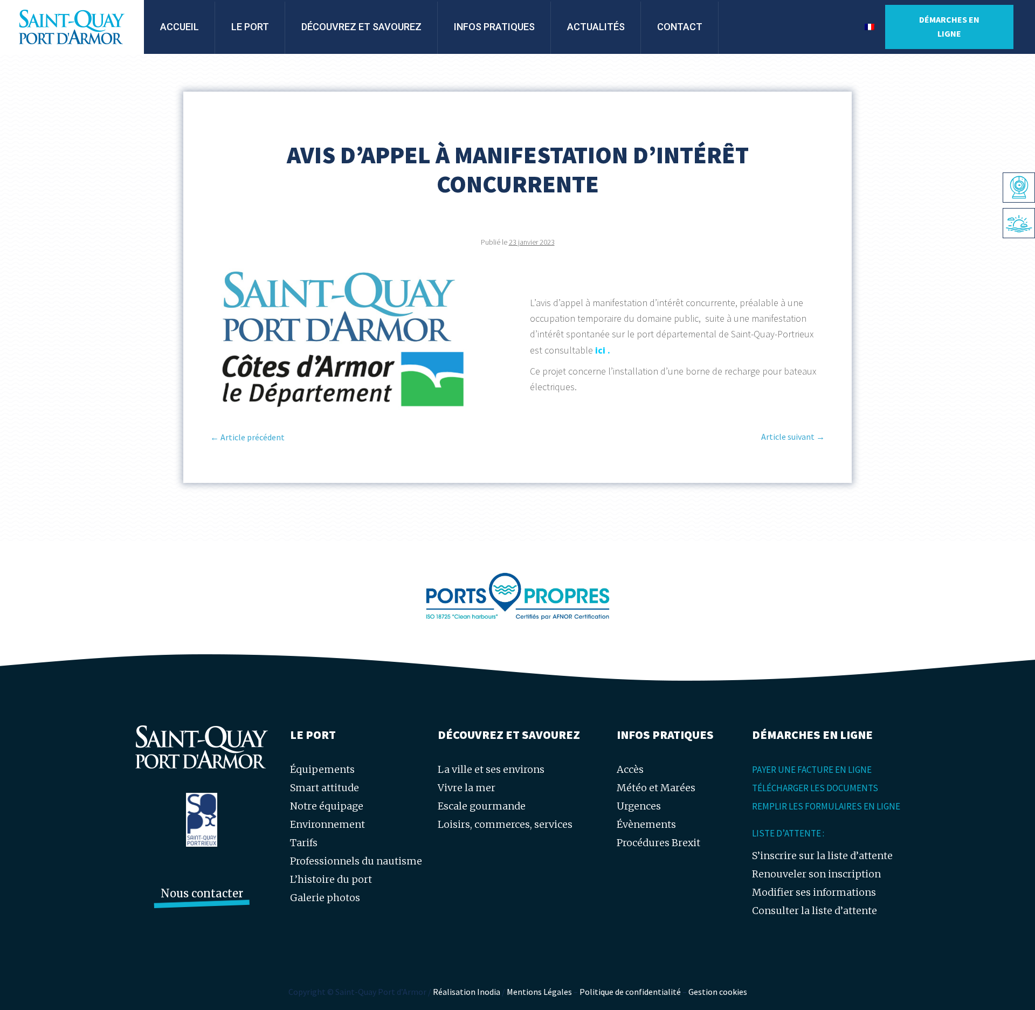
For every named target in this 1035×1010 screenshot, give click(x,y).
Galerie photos (325, 897)
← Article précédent (247, 437)
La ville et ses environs (491, 769)
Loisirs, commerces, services (505, 824)
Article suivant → (793, 436)
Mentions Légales (539, 991)
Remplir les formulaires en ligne (826, 806)
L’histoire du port (331, 879)
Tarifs (304, 842)
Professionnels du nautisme (356, 861)
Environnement (327, 824)
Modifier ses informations (814, 892)
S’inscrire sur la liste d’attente (822, 855)
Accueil (179, 26)
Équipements (322, 769)
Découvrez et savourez (361, 26)
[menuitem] (869, 27)
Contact (679, 26)
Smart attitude (324, 787)
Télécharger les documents (815, 788)
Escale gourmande (482, 806)
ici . (602, 350)
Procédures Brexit (658, 842)
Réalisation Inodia (466, 991)
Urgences (639, 806)
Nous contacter (202, 893)
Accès (630, 769)
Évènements (646, 824)
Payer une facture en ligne (812, 770)
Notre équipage (326, 806)
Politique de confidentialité (630, 991)
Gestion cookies (717, 991)
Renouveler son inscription (816, 874)
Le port (250, 26)
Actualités (596, 26)
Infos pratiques (494, 26)
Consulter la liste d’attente (814, 910)
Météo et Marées (656, 787)
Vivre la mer (466, 787)
